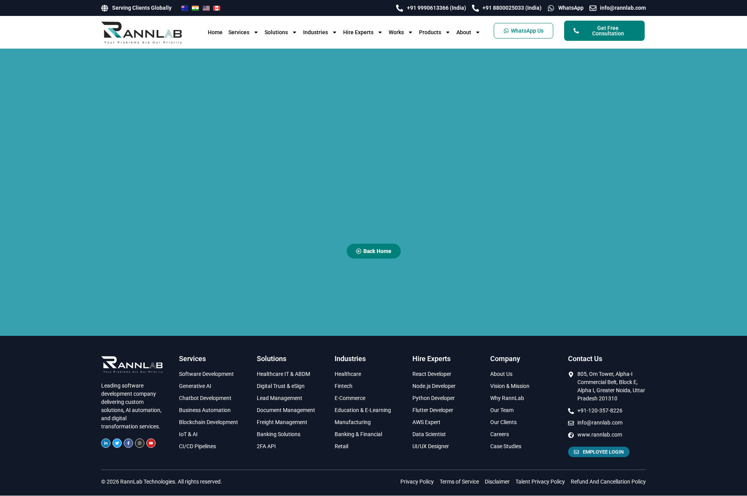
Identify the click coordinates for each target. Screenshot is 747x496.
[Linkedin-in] (105, 443)
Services (238, 32)
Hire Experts (358, 32)
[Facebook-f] (128, 443)
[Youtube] (151, 443)
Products (430, 32)
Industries (315, 32)
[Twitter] (117, 443)
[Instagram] (139, 443)
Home (215, 32)
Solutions (276, 32)
